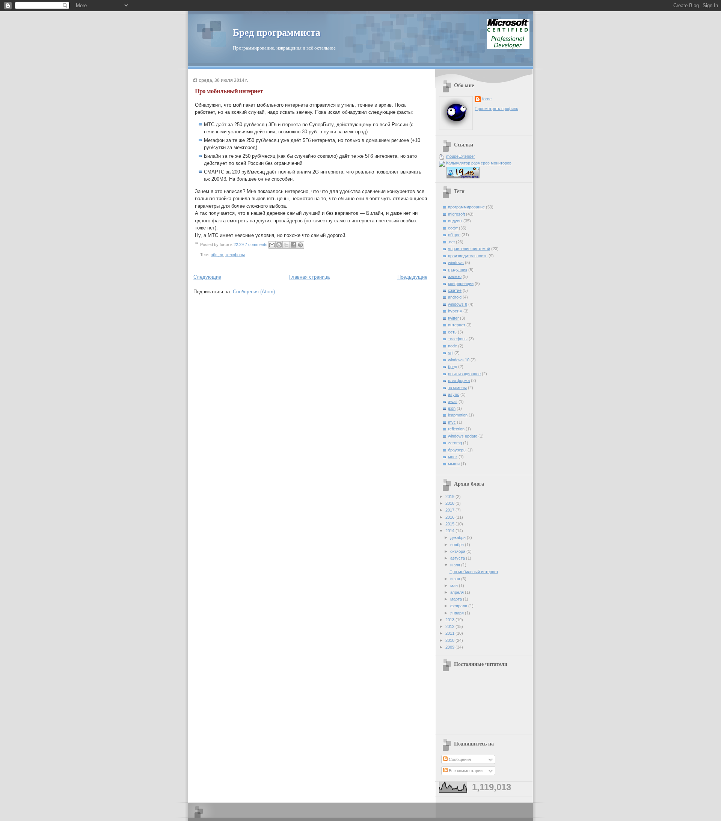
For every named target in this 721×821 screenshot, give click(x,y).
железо (455, 276)
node (452, 346)
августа (458, 558)
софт (453, 228)
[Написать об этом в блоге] (279, 245)
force (487, 99)
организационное (464, 373)
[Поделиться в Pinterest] (300, 245)
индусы (455, 221)
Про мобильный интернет (228, 91)
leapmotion (458, 415)
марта (456, 599)
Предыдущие (412, 277)
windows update (462, 436)
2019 (450, 496)
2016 (450, 517)
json (452, 408)
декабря (458, 537)
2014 (450, 530)
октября (458, 551)
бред (452, 366)
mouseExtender (460, 156)
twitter (453, 318)
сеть (452, 332)
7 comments (256, 245)
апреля (457, 592)
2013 (450, 619)
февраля (459, 606)
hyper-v (455, 311)
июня (455, 579)
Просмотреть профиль (496, 108)
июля (455, 565)
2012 (450, 626)
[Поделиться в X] (286, 245)
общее (217, 254)
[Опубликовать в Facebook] (293, 245)
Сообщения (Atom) (254, 291)
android (455, 297)
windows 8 (457, 304)
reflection (456, 429)
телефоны (235, 254)
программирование (466, 207)
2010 (450, 640)
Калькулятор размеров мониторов (478, 163)
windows (456, 262)
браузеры (457, 450)
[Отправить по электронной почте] (272, 245)
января (457, 613)
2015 (450, 524)
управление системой (469, 248)
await (452, 401)
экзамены (457, 387)
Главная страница (309, 277)
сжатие (455, 290)
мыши (454, 464)
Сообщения (459, 759)
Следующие (207, 277)
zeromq (455, 443)
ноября (457, 544)
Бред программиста (276, 32)
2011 (450, 633)
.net (451, 242)
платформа (459, 380)
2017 (450, 510)
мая (454, 585)
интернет (456, 325)
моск (452, 456)
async (453, 394)
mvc (452, 422)
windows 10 (458, 360)
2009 (450, 647)
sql (450, 352)
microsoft (456, 214)
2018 (450, 503)
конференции (461, 283)
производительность (467, 256)
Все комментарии (465, 770)
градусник (457, 269)
